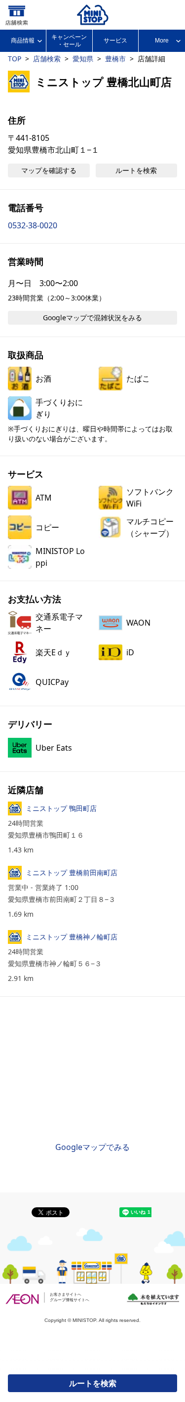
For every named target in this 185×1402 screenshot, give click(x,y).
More (162, 40)
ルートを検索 (92, 1383)
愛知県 (83, 58)
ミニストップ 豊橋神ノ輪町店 (71, 936)
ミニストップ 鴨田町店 (61, 808)
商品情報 (23, 40)
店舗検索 (47, 58)
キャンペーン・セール (69, 40)
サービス (115, 40)
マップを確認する (48, 170)
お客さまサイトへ (65, 1294)
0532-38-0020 (32, 225)
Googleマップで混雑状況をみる (92, 317)
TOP (14, 58)
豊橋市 (115, 58)
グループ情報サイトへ (69, 1300)
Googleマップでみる (92, 1147)
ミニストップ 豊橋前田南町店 (71, 872)
